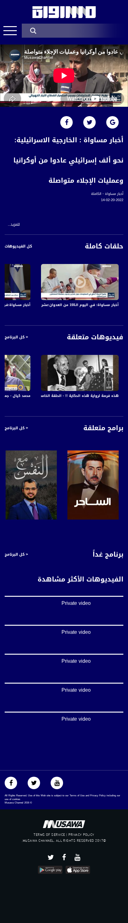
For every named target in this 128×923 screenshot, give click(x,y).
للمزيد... (14, 224)
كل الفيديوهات (18, 246)
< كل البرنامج (16, 337)
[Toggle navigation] (10, 30)
